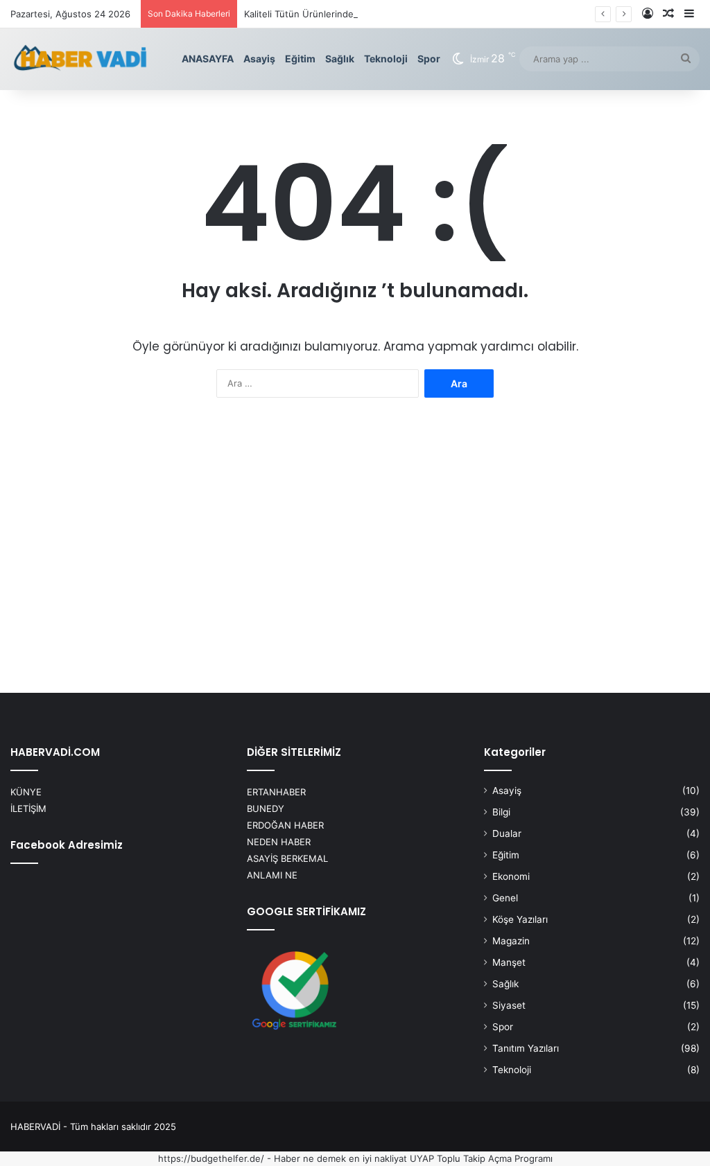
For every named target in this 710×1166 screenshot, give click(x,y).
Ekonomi (511, 876)
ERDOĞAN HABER (285, 825)
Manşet (509, 962)
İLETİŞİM (28, 808)
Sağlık (339, 58)
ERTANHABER (276, 791)
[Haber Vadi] (79, 58)
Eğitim (300, 58)
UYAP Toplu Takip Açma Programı (481, 1158)
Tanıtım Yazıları (525, 1048)
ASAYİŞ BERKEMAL (287, 858)
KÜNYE (26, 791)
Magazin (511, 940)
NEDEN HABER (279, 841)
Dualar (506, 833)
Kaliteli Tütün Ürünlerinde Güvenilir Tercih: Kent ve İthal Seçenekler (389, 13)
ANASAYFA (208, 58)
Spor (428, 58)
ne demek (324, 1158)
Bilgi (501, 812)
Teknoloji (386, 58)
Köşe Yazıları (520, 919)
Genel (505, 897)
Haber (287, 1158)
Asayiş (259, 58)
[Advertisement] (355, 550)
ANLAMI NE (272, 875)
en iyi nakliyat (378, 1158)
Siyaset (509, 1005)
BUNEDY (265, 808)
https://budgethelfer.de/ (211, 1158)
